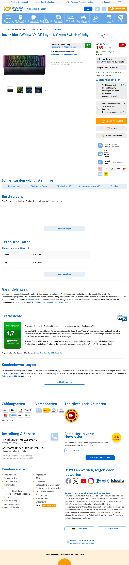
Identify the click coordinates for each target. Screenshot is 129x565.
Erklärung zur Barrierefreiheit (49, 488)
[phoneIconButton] (54, 436)
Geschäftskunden (12, 507)
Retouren (8, 497)
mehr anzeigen (64, 229)
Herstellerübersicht (34, 300)
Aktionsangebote (12, 504)
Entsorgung (41, 502)
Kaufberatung (10, 501)
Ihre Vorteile (10, 475)
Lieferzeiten (9, 485)
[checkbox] (99, 90)
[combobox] (111, 67)
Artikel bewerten (64, 382)
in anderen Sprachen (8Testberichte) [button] (49, 353)
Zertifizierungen (43, 495)
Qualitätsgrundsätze (45, 492)
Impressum (41, 475)
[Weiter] (45, 90)
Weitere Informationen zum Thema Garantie (53, 302)
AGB (38, 478)
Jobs (45, 505)
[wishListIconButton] (104, 9)
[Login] (97, 9)
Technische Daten (39, 186)
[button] (97, 9)
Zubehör (114, 186)
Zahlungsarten (10, 478)
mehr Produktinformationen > (64, 55)
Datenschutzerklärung (11, 376)
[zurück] (3, 90)
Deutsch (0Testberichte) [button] (26, 353)
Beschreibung (14, 186)
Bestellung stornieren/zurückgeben (17, 492)
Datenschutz (41, 481)
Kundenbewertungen (90, 186)
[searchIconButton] (88, 9)
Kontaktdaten (42, 498)
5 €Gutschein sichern (100, 457)
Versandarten (10, 481)
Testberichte (64, 186)
